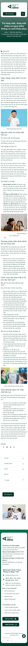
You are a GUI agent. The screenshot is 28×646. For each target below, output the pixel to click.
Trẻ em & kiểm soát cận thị (11, 593)
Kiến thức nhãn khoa (16, 32)
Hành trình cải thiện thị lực (11, 613)
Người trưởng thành (9, 599)
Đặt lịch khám (10, 14)
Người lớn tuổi (8, 596)
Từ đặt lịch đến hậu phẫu (11, 607)
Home (6, 32)
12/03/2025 (5, 51)
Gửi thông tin (8, 494)
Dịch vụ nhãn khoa (9, 591)
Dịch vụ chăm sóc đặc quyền (12, 610)
